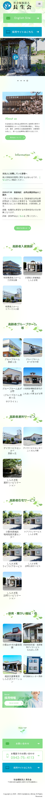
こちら (21, 216)
